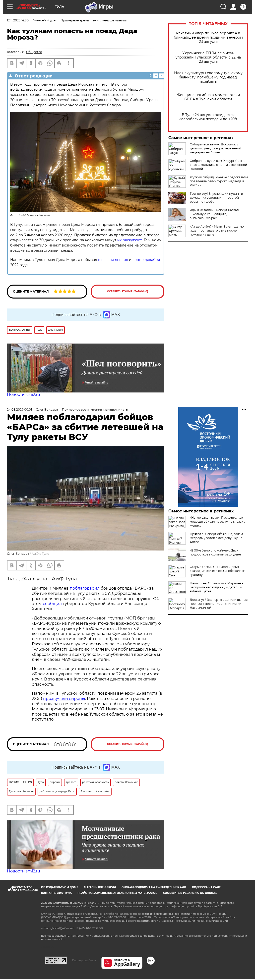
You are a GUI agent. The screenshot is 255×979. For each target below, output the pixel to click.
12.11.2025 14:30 (18, 20)
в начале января (113, 259)
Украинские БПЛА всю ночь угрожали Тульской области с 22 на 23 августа (208, 57)
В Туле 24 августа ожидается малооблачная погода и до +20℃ (208, 117)
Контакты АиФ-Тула (56, 893)
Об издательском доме (59, 887)
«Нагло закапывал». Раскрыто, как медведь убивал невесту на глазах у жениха (218, 521)
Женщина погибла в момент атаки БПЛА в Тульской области (208, 97)
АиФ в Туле (40, 553)
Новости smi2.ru (23, 394)
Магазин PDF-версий (100, 887)
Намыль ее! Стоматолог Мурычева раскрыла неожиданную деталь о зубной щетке (216, 587)
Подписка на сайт (206, 887)
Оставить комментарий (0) (127, 291)
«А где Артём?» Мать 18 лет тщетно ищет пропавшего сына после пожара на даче (217, 230)
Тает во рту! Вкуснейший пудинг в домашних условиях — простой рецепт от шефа (216, 197)
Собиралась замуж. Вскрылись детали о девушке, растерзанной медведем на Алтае (215, 148)
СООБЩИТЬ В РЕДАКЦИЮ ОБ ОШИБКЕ (190, 893)
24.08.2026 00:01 (19, 409)
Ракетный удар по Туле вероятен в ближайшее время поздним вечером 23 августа (208, 37)
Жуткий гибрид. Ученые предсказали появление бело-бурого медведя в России (219, 181)
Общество (34, 52)
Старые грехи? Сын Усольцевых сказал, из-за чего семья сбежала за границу (218, 571)
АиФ (22, 215)
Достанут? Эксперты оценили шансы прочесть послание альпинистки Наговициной (219, 604)
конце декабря (146, 259)
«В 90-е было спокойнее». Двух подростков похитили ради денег (216, 552)
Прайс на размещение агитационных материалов (117, 893)
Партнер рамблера (84, 960)
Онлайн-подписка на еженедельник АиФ (154, 887)
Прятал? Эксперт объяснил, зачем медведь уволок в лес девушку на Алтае (216, 538)
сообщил (52, 603)
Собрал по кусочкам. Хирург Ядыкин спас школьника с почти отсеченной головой (219, 165)
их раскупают (129, 240)
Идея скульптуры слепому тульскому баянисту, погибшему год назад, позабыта (208, 77)
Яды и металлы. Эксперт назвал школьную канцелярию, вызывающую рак (214, 214)
